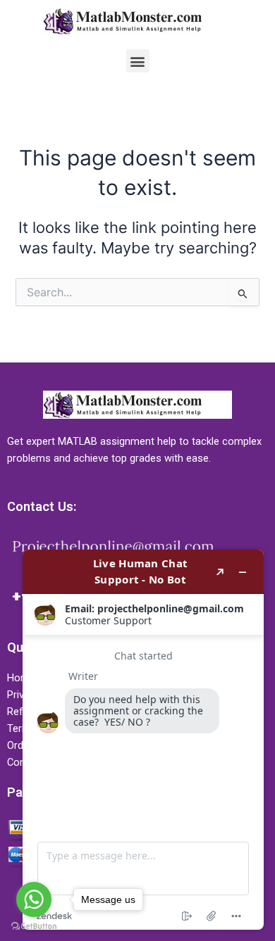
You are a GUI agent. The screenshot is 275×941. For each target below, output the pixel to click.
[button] (137, 60)
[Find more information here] (143, 739)
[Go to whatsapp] (33, 899)
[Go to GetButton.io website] (33, 926)
